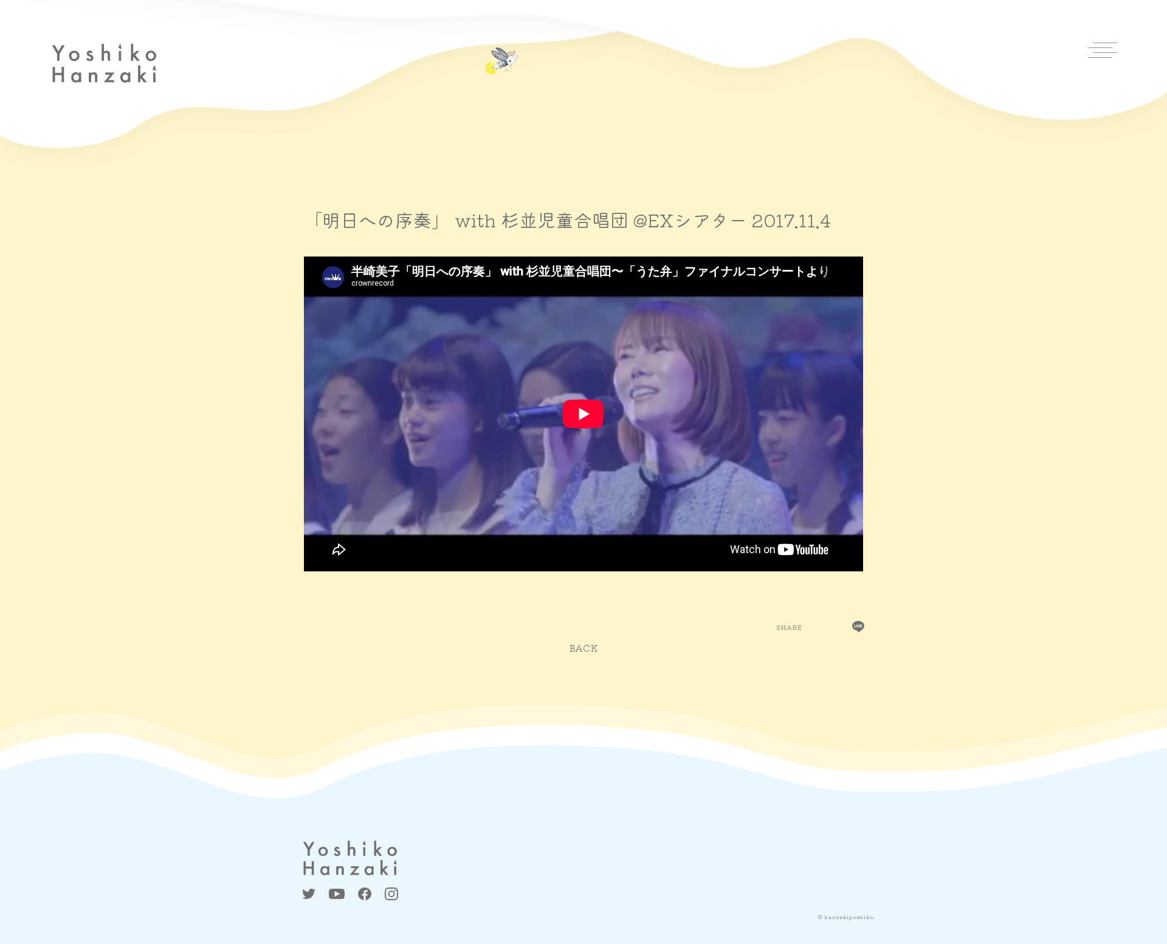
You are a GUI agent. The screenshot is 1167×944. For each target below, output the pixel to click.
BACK (584, 647)
